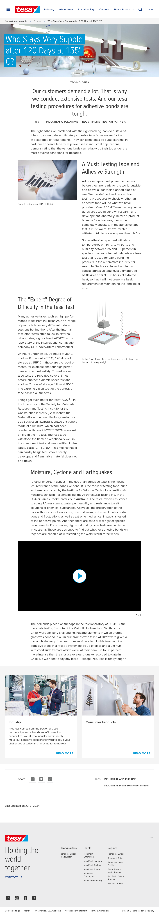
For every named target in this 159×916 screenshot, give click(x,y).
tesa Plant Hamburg (93, 861)
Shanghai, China (115, 858)
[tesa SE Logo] (27, 9)
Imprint (27, 910)
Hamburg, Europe (116, 854)
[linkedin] (50, 779)
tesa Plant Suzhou (92, 865)
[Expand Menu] (8, 9)
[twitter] (41, 779)
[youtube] (17, 899)
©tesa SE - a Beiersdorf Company (138, 910)
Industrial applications (62, 121)
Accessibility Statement (76, 910)
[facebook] (32, 779)
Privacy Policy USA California (47, 910)
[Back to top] (151, 837)
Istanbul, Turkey (115, 883)
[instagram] (34, 899)
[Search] (140, 9)
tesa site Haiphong (93, 880)
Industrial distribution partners (104, 121)
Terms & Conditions (100, 910)
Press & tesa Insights (16, 21)
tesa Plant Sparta (92, 869)
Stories (37, 21)
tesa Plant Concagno (88, 875)
